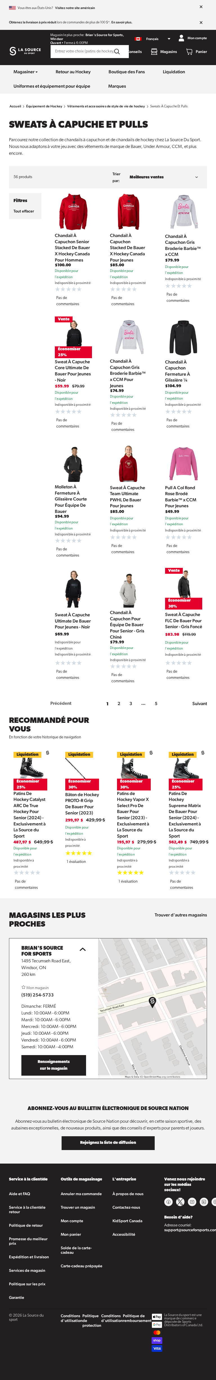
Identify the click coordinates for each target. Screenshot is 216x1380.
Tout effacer (24, 211)
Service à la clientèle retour (27, 1209)
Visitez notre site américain (75, 8)
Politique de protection (91, 1320)
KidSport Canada (127, 1221)
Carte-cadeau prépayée (81, 1266)
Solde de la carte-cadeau (76, 1250)
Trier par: (116, 177)
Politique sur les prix (27, 1284)
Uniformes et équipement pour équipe (52, 86)
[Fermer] (201, 7)
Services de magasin (27, 1270)
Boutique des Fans (127, 71)
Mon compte (72, 1221)
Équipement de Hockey (44, 106)
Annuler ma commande (81, 1193)
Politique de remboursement (137, 1318)
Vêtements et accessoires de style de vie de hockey (106, 106)
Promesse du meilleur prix (28, 1241)
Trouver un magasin (78, 1207)
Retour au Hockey (73, 71)
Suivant (199, 703)
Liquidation (174, 71)
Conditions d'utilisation (71, 1318)
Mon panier (71, 1234)
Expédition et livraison (29, 1257)
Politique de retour (26, 1225)
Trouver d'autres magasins (181, 915)
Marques (117, 86)
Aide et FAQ (19, 1193)
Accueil (15, 106)
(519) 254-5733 (37, 995)
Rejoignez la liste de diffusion (108, 1143)
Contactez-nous (126, 1207)
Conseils (134, 51)
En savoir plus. (121, 22)
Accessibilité (123, 1234)
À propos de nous (127, 1193)
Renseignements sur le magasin (54, 1065)
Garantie (16, 1297)
